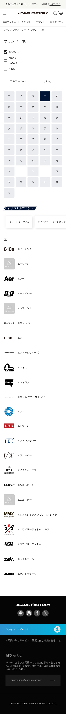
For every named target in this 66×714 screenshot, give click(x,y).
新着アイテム (9, 22)
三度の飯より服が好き (44, 640)
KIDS (12, 68)
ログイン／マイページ (17, 629)
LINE (20, 613)
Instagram (29, 613)
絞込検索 (55, 13)
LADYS (13, 63)
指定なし (14, 52)
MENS (12, 57)
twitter (45, 613)
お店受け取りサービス (17, 640)
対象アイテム (55, 4)
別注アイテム (56, 22)
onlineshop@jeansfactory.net (26, 680)
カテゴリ (25, 22)
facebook (37, 613)
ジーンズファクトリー (15, 30)
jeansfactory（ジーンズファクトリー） (33, 13)
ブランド (40, 22)
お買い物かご (60, 13)
